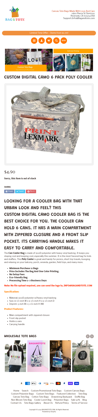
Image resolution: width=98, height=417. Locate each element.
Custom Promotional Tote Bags (46, 391)
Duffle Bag (80, 397)
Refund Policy (62, 403)
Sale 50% (75, 400)
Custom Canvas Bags (74, 391)
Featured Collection (66, 394)
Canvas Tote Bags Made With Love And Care (73, 11)
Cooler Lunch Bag (42, 400)
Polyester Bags (61, 400)
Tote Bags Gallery (32, 403)
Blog (84, 400)
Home (16, 391)
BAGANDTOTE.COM (48, 410)
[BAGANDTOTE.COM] (15, 14)
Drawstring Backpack (61, 397)
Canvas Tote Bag (21, 397)
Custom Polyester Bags (22, 394)
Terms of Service (79, 403)
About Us (48, 403)
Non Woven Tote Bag (21, 400)
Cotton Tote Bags (40, 397)
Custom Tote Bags (45, 394)
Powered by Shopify (49, 412)
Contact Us (16, 403)
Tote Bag (82, 394)
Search (25, 391)
